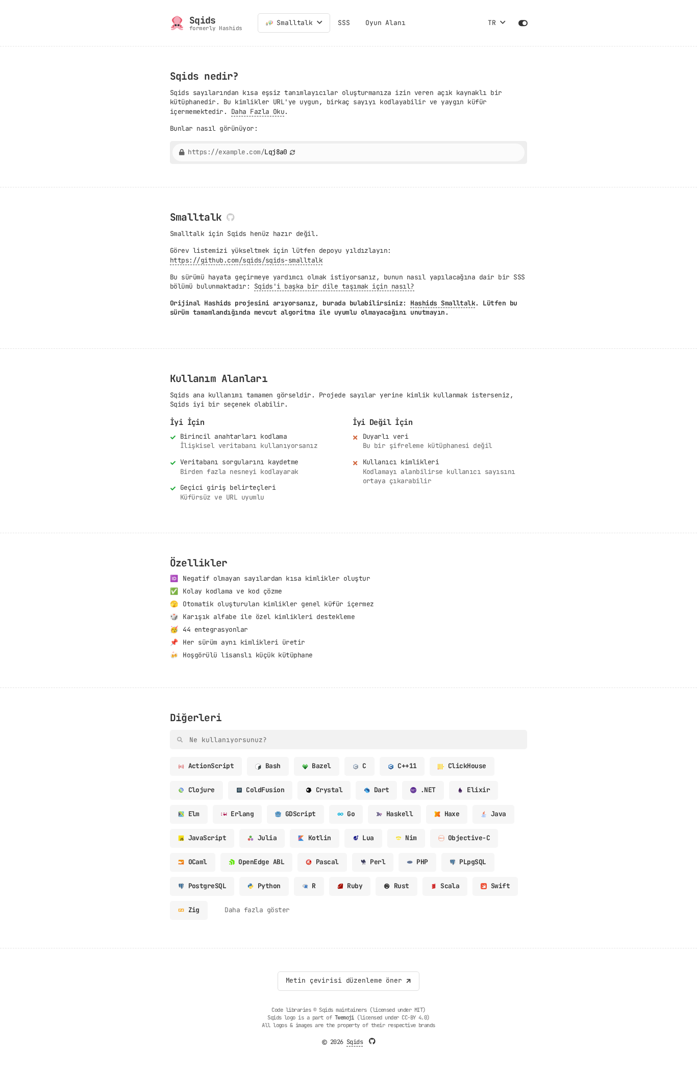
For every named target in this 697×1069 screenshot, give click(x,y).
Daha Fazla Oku (258, 111)
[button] (319, 23)
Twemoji (344, 1017)
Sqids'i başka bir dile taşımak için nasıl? (334, 286)
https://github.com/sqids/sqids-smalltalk (246, 260)
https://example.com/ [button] (237, 152)
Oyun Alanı (385, 22)
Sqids (354, 1042)
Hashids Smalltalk (442, 303)
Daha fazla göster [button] (257, 910)
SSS (344, 22)
